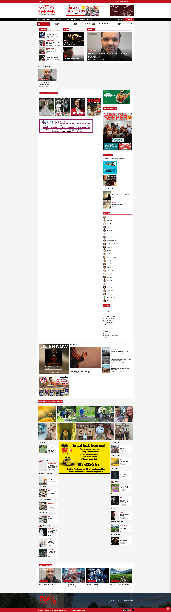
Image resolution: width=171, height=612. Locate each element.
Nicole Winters (90, 586)
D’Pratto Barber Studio (42, 43)
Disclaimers (48, 610)
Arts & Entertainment (110, 311)
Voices (48, 19)
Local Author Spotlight (58, 24)
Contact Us (89, 19)
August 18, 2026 (52, 470)
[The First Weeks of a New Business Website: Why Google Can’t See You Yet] (43, 532)
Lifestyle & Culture (116, 193)
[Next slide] (131, 29)
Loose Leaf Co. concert (42, 50)
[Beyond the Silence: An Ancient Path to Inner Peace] (107, 195)
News (43, 19)
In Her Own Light (68, 42)
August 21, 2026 (122, 353)
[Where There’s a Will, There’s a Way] (115, 528)
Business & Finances (110, 314)
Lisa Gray (67, 44)
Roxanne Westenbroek (51, 507)
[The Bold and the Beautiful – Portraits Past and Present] (43, 467)
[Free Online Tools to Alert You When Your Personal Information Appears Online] (115, 500)
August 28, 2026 (49, 86)
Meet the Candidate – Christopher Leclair (49, 584)
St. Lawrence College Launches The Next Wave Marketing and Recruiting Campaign (109, 53)
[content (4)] (54, 385)
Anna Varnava (51, 455)
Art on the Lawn (42, 58)
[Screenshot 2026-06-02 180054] (122, 10)
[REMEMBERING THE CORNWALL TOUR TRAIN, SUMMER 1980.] (106, 369)
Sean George (51, 469)
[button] (118, 19)
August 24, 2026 (116, 197)
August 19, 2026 (124, 490)
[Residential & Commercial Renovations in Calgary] (43, 543)
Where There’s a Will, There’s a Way (79, 24)
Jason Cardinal (124, 504)
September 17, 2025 (125, 505)
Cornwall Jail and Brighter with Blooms (42, 35)
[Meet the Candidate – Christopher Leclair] (47, 75)
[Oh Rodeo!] (115, 449)
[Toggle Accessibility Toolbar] (168, 609)
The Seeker (91, 59)
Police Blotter (108, 329)
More (53, 19)
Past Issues (73, 610)
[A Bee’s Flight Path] (115, 462)
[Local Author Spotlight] (97, 575)
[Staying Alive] (43, 480)
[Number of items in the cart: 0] (131, 1)
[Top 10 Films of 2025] (43, 519)
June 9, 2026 (121, 371)
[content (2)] (110, 167)
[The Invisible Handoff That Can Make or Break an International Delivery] (43, 553)
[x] (126, 610)
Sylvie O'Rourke (50, 51)
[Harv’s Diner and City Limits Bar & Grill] (43, 493)
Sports (106, 331)
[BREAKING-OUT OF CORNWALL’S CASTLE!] (106, 351)
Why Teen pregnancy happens (71, 58)
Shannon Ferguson (67, 586)
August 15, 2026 (52, 482)
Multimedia (82, 19)
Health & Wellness (109, 318)
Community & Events (50, 32)
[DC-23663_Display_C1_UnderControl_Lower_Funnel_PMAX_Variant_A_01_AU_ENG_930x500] (116, 97)
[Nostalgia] (43, 506)
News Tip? (130, 19)
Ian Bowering (114, 353)
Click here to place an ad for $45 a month (113, 158)
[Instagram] (128, 610)
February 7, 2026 (52, 521)
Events (67, 19)
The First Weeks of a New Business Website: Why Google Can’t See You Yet (114, 24)
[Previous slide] (129, 29)
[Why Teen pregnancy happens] (115, 515)
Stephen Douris (52, 481)
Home (38, 19)
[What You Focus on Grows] (73, 575)
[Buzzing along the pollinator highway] (115, 488)
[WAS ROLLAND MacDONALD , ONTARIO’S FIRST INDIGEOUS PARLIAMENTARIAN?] (106, 360)
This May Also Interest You (111, 335)
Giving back (55, 610)
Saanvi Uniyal (113, 586)
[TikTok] (133, 610)
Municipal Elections (44, 79)
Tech (106, 333)
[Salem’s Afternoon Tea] (107, 204)
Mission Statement (64, 610)
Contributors (40, 610)
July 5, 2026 (123, 451)
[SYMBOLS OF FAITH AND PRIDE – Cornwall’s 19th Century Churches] (85, 357)
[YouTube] (130, 610)
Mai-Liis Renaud (50, 37)
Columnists (60, 19)
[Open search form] (121, 19)
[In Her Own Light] (115, 541)
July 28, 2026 (121, 362)
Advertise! (73, 19)
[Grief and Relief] (115, 475)
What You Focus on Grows (69, 584)
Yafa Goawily (49, 43)
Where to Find (81, 610)
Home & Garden (109, 320)
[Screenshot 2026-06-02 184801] (84, 457)
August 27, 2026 (52, 456)
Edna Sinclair (123, 489)
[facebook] (124, 610)
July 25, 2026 (115, 206)
